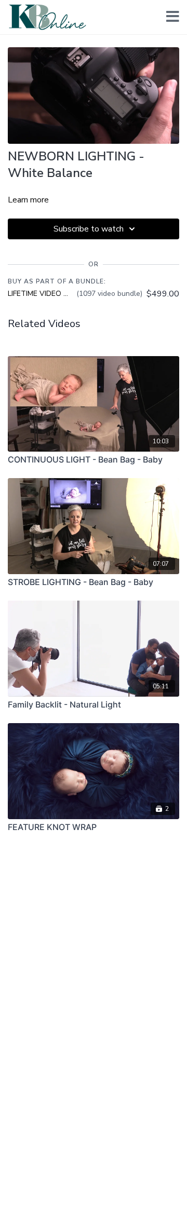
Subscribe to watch (89, 229)
